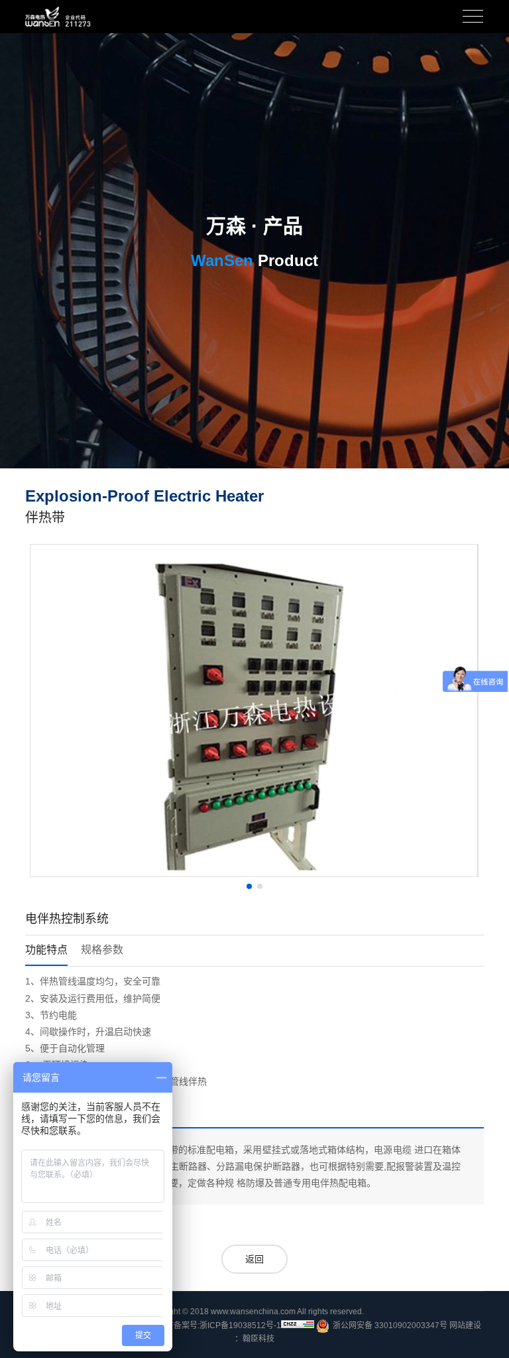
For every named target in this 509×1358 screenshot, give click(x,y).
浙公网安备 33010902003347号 (390, 1325)
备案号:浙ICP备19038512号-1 (227, 1325)
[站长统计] (297, 1324)
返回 (254, 1259)
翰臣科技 (258, 1338)
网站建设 (465, 1325)
